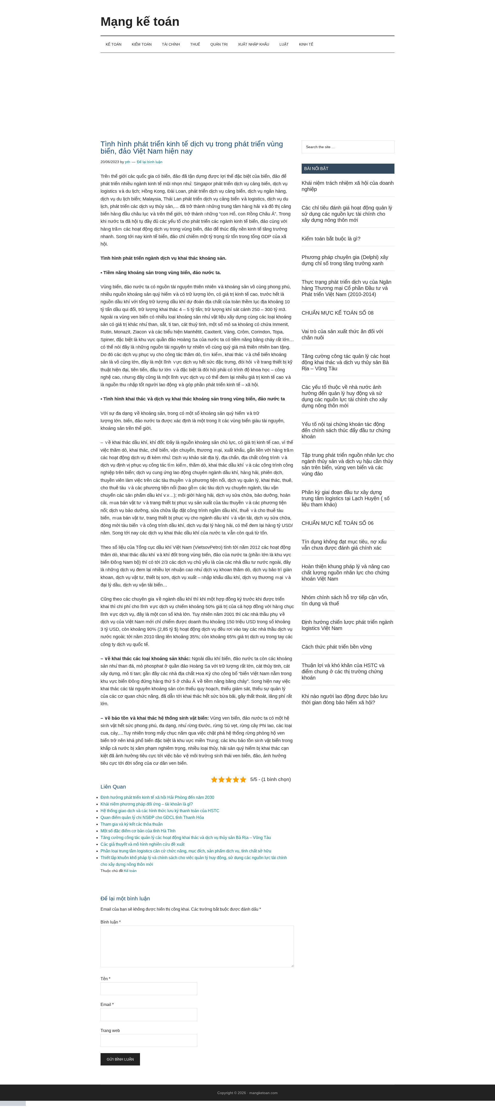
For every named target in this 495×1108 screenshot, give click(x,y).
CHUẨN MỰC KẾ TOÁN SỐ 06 (338, 523)
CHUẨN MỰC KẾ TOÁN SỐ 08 (338, 313)
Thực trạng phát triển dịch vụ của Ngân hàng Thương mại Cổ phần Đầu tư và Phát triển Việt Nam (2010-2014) (346, 288)
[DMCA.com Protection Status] (13, 1104)
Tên (105, 979)
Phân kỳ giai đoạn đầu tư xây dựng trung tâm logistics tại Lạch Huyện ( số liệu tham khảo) (346, 498)
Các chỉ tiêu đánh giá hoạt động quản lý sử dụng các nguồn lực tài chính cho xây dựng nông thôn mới (347, 214)
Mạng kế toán (140, 21)
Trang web (110, 1030)
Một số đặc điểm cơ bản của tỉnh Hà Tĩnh (138, 831)
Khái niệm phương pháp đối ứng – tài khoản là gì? (147, 804)
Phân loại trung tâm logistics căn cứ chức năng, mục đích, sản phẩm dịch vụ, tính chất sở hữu (186, 851)
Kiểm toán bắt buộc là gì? (331, 238)
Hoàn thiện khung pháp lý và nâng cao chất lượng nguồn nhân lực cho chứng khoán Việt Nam (346, 573)
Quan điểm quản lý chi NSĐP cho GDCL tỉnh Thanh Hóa (152, 817)
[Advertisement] (247, 91)
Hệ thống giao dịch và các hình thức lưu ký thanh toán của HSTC (160, 811)
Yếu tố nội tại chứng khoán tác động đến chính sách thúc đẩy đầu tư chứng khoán (346, 430)
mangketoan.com (263, 1093)
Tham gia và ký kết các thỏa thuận (132, 824)
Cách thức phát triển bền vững (337, 647)
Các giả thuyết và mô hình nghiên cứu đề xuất (142, 844)
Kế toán (130, 871)
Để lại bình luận (149, 162)
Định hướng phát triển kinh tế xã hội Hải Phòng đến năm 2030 (157, 797)
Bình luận (111, 922)
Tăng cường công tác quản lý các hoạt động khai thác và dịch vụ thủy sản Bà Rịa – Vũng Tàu (186, 837)
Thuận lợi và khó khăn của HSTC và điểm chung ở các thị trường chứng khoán (343, 671)
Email (107, 1004)
